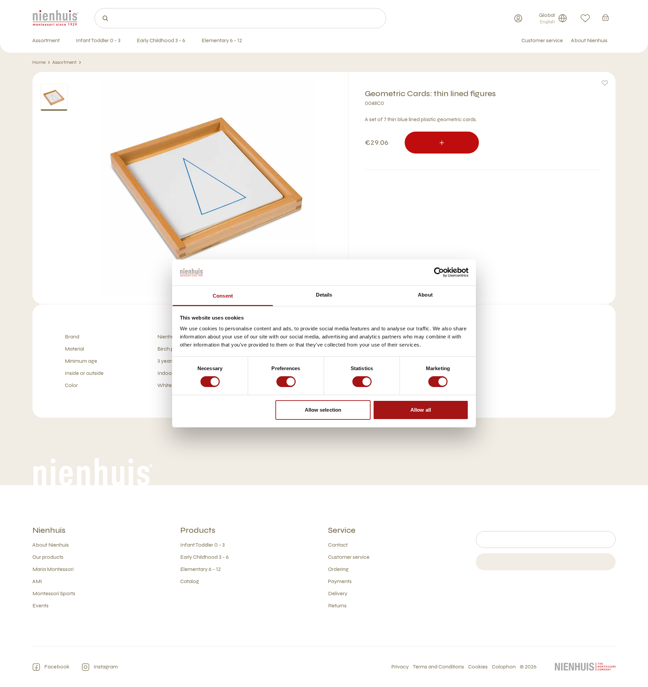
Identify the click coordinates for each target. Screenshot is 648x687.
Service (341, 530)
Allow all (420, 410)
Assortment (64, 62)
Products (197, 530)
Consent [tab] (223, 296)
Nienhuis (48, 530)
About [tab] (425, 295)
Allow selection (323, 410)
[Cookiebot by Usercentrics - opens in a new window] (438, 272)
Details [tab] (324, 295)
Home (39, 62)
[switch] (286, 381)
